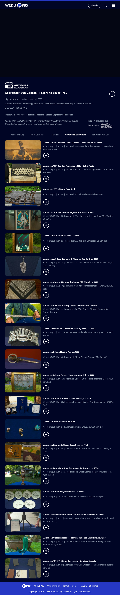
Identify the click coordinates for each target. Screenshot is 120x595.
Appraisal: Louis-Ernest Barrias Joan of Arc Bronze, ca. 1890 (71, 468)
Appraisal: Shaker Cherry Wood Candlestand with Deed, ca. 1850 (73, 514)
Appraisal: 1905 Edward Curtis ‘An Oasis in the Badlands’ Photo (72, 143)
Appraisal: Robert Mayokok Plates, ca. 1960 (63, 491)
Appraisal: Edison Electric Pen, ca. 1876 (61, 352)
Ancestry (54, 121)
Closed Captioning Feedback (59, 115)
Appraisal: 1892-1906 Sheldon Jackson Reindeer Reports (69, 561)
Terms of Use (69, 586)
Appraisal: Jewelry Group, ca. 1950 (59, 422)
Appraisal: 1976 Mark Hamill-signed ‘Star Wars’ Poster (68, 212)
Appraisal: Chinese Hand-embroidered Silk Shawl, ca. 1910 (70, 282)
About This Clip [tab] (17, 135)
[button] (105, 5)
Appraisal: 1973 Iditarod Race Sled (59, 189)
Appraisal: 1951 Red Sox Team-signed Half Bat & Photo (68, 166)
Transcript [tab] (54, 135)
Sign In (94, 5)
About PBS (39, 586)
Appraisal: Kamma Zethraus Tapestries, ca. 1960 (65, 445)
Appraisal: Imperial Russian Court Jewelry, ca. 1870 (67, 398)
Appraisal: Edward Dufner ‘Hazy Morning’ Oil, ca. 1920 (68, 375)
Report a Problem (36, 115)
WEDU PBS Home (89, 586)
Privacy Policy (53, 586)
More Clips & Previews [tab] (75, 135)
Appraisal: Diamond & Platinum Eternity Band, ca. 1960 (69, 329)
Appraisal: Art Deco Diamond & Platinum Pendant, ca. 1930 (70, 259)
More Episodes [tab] (36, 135)
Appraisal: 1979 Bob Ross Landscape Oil (61, 236)
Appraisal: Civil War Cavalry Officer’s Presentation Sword (70, 305)
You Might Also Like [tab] (100, 135)
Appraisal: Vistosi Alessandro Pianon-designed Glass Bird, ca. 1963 (74, 538)
